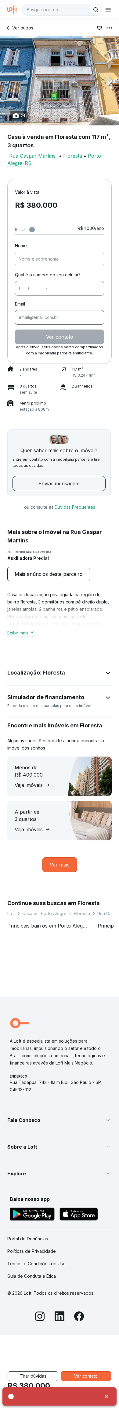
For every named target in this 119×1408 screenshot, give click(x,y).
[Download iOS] (79, 1215)
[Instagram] (40, 1317)
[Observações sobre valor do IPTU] (32, 229)
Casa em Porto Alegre (44, 913)
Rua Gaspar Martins (32, 156)
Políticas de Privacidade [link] (31, 1251)
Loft (11, 913)
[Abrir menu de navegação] (108, 10)
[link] (48, 574)
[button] (59, 80)
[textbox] (62, 10)
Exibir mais (17, 632)
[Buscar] (96, 10)
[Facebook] (79, 1317)
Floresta (72, 156)
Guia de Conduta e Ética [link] (31, 1276)
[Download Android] (32, 1215)
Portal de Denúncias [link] (27, 1238)
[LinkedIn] (59, 1317)
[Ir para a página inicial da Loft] (14, 10)
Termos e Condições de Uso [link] (36, 1263)
